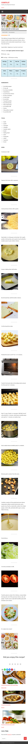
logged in (9, 734)
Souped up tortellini (5, 704)
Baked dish (3, 687)
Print (2, 670)
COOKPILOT (5, 2)
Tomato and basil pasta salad (7, 724)
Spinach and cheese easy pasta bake (9, 685)
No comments (12, 32)
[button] (5, 670)
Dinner (2, 707)
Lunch (2, 727)
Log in (2, 7)
